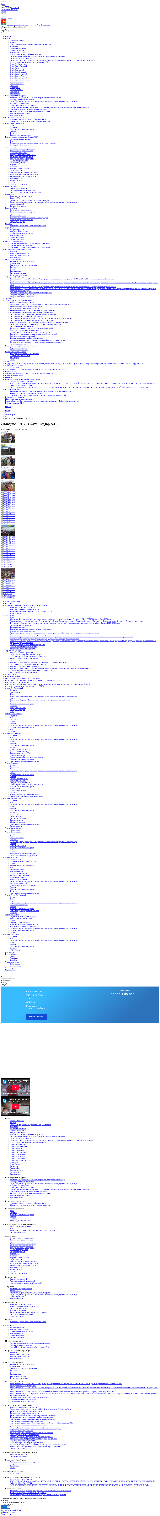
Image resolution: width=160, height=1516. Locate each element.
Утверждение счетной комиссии (22, 297)
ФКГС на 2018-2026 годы (14, 277)
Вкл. (13, 8)
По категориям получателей (20, 255)
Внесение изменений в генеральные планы (26, 306)
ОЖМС (8, 362)
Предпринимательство (18, 627)
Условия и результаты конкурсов (22, 129)
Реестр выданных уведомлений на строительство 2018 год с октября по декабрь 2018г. (42, 318)
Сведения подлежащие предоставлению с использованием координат (35, 324)
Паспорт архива (15, 271)
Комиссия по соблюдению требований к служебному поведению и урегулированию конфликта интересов (49, 107)
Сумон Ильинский (17, 82)
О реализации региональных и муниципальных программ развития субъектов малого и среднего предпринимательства (54, 633)
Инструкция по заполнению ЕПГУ (23, 155)
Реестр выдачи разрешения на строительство (26, 316)
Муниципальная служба (19, 905)
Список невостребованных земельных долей (26, 796)
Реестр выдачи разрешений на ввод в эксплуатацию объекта (32, 320)
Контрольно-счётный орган (15, 352)
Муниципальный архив (14, 259)
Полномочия (14, 767)
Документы (9, 194)
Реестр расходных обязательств (21, 220)
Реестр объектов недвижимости (21, 326)
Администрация (11, 147)
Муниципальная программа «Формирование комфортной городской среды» (38, 340)
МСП (12, 712)
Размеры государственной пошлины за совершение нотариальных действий (38, 395)
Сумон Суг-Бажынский (18, 64)
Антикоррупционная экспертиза (22, 99)
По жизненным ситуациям (19, 253)
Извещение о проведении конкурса (23, 853)
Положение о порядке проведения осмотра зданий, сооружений (33, 334)
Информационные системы (20, 168)
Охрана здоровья (16, 826)
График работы (15, 816)
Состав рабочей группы (18, 145)
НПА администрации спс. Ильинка (23, 926)
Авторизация (6, 1514)
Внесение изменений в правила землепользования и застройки (33, 310)
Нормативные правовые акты (21, 196)
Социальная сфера (16, 90)
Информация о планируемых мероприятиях (26, 666)
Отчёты (12, 360)
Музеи (12, 956)
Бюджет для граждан (17, 222)
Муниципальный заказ (18, 153)
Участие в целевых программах (21, 157)
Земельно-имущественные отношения (24, 172)
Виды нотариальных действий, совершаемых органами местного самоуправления (40, 391)
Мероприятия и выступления (20, 749)
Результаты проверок (17, 163)
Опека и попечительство (19, 184)
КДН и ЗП (13, 182)
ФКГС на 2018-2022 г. (18, 846)
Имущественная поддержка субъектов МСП (21, 137)
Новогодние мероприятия (14, 397)
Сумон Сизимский (17, 84)
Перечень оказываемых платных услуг (24, 658)
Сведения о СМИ (16, 170)
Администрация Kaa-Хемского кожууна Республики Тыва (28, 25)
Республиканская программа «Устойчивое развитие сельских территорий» (37, 56)
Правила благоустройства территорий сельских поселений (31, 328)
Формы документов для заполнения (23, 105)
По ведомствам (15, 257)
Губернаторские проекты (19, 350)
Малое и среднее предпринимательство (24, 761)
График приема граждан (19, 790)
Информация (14, 165)
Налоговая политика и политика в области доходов (29, 218)
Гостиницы (14, 958)
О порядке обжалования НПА (21, 783)
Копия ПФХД (15, 660)
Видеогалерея (15, 94)
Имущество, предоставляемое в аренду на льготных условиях (33, 143)
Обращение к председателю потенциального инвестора (30, 121)
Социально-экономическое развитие (23, 647)
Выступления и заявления (19, 875)
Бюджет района (11, 208)
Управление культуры (18, 48)
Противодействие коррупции (16, 96)
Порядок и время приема (19, 232)
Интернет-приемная (17, 230)
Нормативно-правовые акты (20, 210)
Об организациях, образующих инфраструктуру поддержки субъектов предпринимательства (44, 639)
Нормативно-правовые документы (22, 607)
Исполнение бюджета (18, 216)
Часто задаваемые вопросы (20, 113)
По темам (13, 251)
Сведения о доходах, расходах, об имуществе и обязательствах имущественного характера (43, 101)
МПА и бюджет (15, 830)
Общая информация (17, 40)
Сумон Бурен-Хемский (18, 66)
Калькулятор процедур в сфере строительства (26, 338)
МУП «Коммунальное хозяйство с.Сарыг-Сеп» (27, 54)
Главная (8, 36)
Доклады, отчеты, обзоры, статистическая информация (30, 111)
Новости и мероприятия (19, 879)
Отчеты (12, 269)
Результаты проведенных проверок (23, 885)
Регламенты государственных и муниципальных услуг (30, 200)
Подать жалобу (36, 1017)
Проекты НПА (15, 198)
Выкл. (17, 8)
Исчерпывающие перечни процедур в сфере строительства (31, 312)
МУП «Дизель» (15, 950)
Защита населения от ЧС (19, 779)
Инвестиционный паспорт (15, 117)
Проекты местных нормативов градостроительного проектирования (35, 342)
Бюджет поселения (17, 838)
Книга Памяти (10, 371)
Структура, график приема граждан (23, 861)
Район (7, 38)
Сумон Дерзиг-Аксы (17, 76)
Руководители (10, 186)
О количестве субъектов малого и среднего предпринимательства (34, 635)
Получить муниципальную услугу (18, 249)
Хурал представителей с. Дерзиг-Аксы (24, 855)
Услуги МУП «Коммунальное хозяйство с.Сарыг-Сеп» (30, 247)
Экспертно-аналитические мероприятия (24, 354)
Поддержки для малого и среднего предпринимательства (31, 629)
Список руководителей (18, 188)
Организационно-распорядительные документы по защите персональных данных (35, 369)
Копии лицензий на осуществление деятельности (28, 664)
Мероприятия (15, 692)
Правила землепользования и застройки (24, 308)
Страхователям (15, 966)
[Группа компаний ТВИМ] (11, 1510)
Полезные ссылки (16, 115)
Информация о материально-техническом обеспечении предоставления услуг (38, 662)
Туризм (8, 299)
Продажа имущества (17, 52)
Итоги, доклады (15, 613)
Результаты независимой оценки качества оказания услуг (31, 670)
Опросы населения (17, 50)
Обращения (9, 228)
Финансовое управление (19, 161)
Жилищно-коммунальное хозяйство (18, 399)
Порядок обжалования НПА (20, 753)
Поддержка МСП (16, 178)
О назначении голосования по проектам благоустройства (31, 293)
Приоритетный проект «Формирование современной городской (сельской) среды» (40, 700)
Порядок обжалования (18, 206)
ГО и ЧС (8, 224)
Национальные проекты (19, 348)
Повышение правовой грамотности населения (22, 379)
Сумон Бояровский (17, 70)
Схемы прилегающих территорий (22, 336)
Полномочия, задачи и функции (21, 151)
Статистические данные (19, 751)
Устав (12, 125)
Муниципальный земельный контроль (24, 174)
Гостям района (15, 88)
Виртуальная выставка (18, 273)
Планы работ (14, 358)
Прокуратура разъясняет (14, 375)
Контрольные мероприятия (20, 356)
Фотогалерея (14, 92)
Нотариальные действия (14, 389)
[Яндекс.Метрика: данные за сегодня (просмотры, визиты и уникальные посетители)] (8, 1512)
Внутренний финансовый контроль (23, 176)
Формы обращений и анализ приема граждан (26, 757)
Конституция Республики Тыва (21, 381)
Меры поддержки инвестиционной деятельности (28, 119)
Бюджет (12, 698)
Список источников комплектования (23, 265)
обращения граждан (17, 869)
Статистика (14, 720)
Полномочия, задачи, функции (21, 919)
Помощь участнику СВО (14, 403)
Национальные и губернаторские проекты (21, 346)
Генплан (13, 702)
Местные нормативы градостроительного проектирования (31, 332)
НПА (11, 141)
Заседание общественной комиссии (23, 295)
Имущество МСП (16, 180)
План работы (14, 267)
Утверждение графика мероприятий (23, 281)
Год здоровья (14, 367)
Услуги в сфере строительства (21, 245)
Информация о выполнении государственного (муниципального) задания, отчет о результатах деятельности (50, 668)
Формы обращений (17, 204)
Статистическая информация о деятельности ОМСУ (29, 62)
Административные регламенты (22, 261)
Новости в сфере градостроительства (23, 302)
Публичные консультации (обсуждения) (24, 609)
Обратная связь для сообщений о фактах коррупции (29, 109)
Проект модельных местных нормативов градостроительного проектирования (39, 322)
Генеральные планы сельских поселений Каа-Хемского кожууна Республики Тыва (40, 304)
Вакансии (13, 166)
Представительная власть (14, 123)
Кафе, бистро (14, 960)
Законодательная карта (18, 239)
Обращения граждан (17, 710)
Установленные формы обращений (22, 233)
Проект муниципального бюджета (22, 212)
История (13, 42)
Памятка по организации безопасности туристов (28, 226)
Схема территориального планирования (24, 330)
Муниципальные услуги (14, 241)
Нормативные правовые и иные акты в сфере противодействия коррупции (37, 98)
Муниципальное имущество (20, 139)
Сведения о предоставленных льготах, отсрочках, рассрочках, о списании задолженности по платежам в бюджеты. (52, 60)
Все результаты (6, 18)
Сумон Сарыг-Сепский (18, 74)
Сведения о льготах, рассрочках (21, 58)
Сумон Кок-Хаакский (18, 72)
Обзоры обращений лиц (18, 237)
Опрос (12, 617)
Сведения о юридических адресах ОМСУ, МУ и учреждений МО (29, 373)
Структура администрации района (22, 149)
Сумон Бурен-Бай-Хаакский (20, 80)
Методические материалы (19, 103)
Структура (13, 127)
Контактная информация (19, 275)
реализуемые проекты (18, 877)
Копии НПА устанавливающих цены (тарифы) (27, 656)
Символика (14, 86)
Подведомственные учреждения (22, 159)
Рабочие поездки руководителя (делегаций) (26, 192)
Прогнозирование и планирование (22, 649)
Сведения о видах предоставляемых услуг (25, 654)
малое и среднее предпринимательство (24, 794)
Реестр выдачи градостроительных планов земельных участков (33, 314)
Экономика (14, 46)
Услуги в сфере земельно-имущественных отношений (30, 243)
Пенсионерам (15, 964)
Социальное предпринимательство (23, 631)
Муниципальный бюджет (19, 214)
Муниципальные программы (20, 625)
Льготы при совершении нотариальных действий (28, 393)
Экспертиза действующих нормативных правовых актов (31, 611)
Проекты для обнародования (20, 135)
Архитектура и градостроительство (18, 300)
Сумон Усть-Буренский (18, 78)
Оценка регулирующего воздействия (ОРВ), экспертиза (30, 44)
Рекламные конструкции (19, 344)
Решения (13, 131)
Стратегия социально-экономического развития (27, 645)
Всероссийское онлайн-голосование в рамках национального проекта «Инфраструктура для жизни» (42, 401)
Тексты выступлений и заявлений (22, 190)
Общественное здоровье (14, 365)
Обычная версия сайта (9, 10)
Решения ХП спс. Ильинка (19, 922)
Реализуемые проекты (18, 708)
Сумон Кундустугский (18, 68)
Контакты (13, 133)
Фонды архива (15, 263)
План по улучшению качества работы (23, 672)
